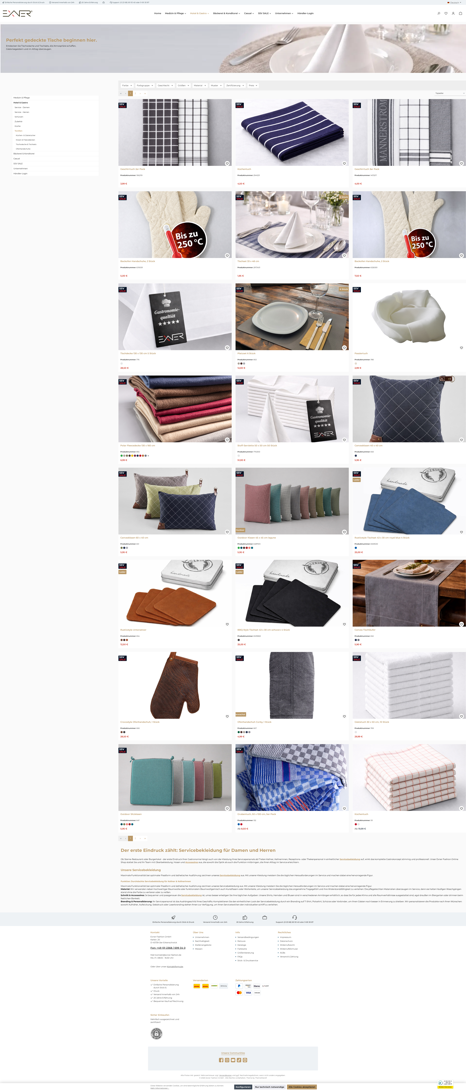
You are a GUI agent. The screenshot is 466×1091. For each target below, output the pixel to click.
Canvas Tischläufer (365, 630)
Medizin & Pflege (21, 98)
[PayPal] (239, 986)
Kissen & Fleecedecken (25, 140)
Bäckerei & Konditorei (23, 153)
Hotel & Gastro (20, 102)
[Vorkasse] (257, 992)
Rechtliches (284, 932)
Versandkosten (225, 1075)
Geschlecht (164, 85)
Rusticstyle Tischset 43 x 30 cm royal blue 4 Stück (382, 537)
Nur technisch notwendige (269, 1087)
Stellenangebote (203, 945)
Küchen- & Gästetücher (25, 135)
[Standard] (214, 986)
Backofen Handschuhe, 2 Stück (137, 261)
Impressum (285, 937)
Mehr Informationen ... (159, 1088)
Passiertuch (361, 353)
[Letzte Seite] (145, 93)
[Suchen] (439, 13)
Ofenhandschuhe (23, 149)
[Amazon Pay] (248, 986)
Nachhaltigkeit (202, 941)
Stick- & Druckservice (247, 960)
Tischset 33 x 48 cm (248, 261)
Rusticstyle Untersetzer (133, 630)
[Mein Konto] (453, 13)
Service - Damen (22, 107)
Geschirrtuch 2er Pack (132, 169)
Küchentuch (244, 169)
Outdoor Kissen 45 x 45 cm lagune (256, 537)
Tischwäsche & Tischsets (26, 144)
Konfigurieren (243, 1087)
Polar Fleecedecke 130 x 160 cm (137, 445)
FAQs (239, 957)
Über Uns (198, 932)
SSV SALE (18, 163)
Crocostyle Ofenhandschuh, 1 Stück (139, 722)
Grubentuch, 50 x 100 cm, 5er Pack (256, 814)
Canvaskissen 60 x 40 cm (134, 537)
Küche (18, 126)
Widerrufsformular (289, 949)
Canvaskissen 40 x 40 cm (369, 445)
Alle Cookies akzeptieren (302, 1087)
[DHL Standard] (196, 986)
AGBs (282, 953)
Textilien (18, 131)
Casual (16, 158)
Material (198, 85)
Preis (251, 85)
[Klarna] (257, 986)
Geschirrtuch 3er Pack (367, 169)
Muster (215, 85)
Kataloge (241, 945)
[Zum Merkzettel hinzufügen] (227, 163)
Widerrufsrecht (287, 945)
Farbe (125, 85)
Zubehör (18, 121)
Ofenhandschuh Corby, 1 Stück (254, 722)
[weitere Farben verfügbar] (148, 455)
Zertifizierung (233, 85)
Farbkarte (242, 949)
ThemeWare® (261, 1078)
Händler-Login (20, 173)
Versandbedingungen (248, 937)
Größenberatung (245, 953)
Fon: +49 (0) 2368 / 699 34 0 (167, 947)
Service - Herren (22, 112)
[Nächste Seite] (140, 93)
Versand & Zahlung (289, 957)
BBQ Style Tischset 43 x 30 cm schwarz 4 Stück (263, 630)
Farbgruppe (143, 85)
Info (237, 932)
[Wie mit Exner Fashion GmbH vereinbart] (265, 986)
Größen (182, 85)
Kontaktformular (175, 966)
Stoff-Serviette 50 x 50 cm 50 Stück (257, 445)
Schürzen (19, 117)
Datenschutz (286, 941)
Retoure (241, 941)
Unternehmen (20, 168)
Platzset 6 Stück (246, 353)
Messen (199, 949)
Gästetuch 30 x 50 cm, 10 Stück (372, 722)
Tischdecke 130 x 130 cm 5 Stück (138, 353)
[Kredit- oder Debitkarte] (243, 992)
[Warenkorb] (461, 13)
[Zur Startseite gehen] (17, 13)
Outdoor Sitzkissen (131, 814)
